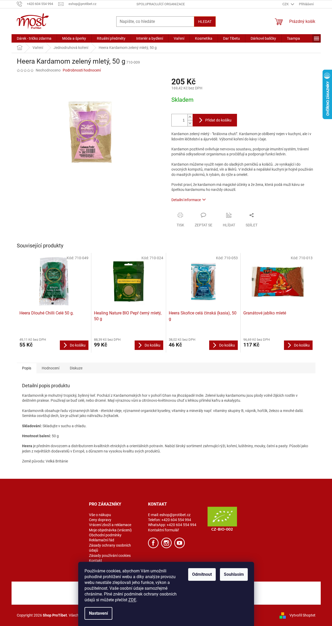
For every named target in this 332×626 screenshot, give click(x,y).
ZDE (132, 599)
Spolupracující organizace (160, 4)
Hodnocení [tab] (50, 368)
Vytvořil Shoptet (302, 615)
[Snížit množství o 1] (190, 123)
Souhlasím (234, 574)
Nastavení (98, 613)
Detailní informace (186, 200)
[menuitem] (34, 38)
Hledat (205, 21)
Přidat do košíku (218, 120)
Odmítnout (202, 574)
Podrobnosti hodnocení (82, 70)
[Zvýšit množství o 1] (190, 117)
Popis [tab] (26, 368)
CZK (285, 4)
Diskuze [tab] (76, 368)
